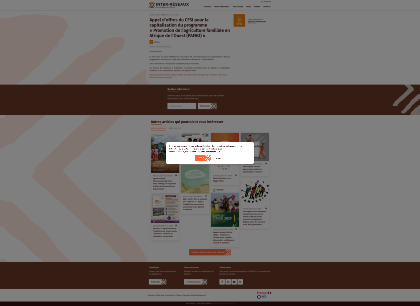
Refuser (218, 158)
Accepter (200, 158)
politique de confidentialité (209, 152)
